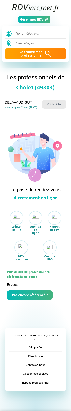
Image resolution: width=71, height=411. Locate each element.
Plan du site (35, 356)
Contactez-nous (35, 364)
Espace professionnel (35, 382)
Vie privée (35, 347)
